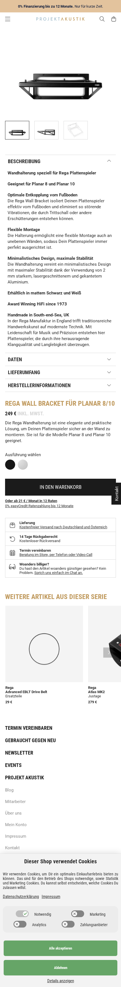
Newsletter (19, 753)
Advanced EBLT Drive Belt (26, 692)
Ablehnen (60, 968)
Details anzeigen (60, 980)
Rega (12, 403)
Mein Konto (16, 824)
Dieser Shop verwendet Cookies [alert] (60, 861)
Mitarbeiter (15, 801)
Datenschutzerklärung (21, 896)
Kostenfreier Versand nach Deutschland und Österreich (63, 527)
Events (13, 765)
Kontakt (12, 847)
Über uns (13, 813)
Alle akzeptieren (60, 948)
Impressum (15, 836)
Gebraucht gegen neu (30, 740)
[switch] (22, 913)
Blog (9, 790)
